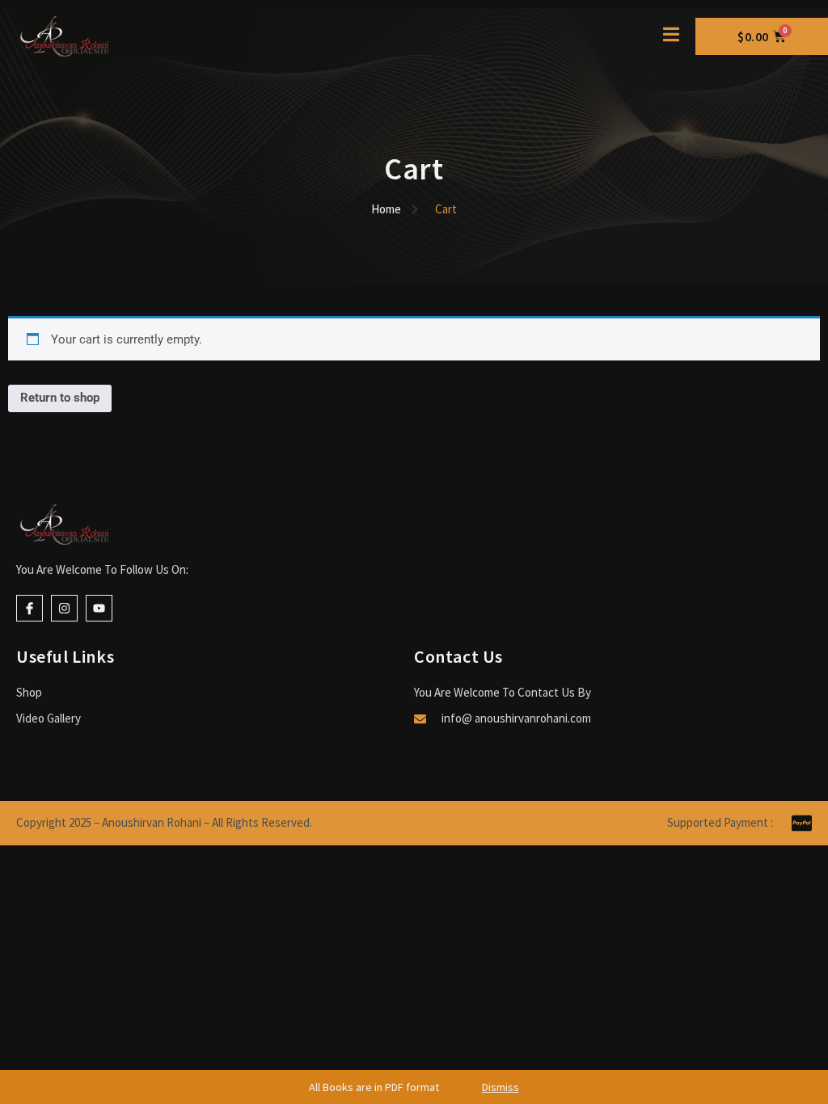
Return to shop (59, 397)
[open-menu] (671, 36)
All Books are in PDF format (414, 1087)
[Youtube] (99, 608)
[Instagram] (64, 608)
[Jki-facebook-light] (29, 608)
